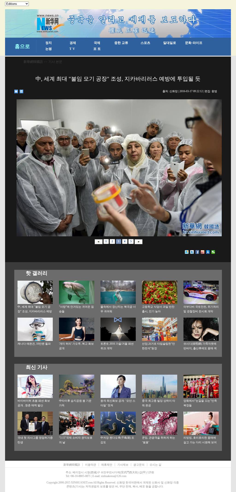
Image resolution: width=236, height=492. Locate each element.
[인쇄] (22, 91)
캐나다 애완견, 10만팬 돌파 (34, 343)
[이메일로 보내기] (16, 91)
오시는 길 (155, 464)
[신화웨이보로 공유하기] (187, 252)
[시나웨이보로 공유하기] (203, 252)
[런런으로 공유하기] (208, 252)
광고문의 (139, 464)
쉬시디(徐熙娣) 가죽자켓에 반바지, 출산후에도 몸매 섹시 (200, 348)
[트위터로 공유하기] (192, 252)
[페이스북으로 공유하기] (197, 252)
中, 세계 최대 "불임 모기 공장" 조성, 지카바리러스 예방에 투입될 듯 (35, 311)
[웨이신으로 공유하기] (213, 252)
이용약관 (90, 464)
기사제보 (122, 464)
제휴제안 (106, 464)
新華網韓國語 (33, 62)
